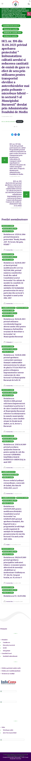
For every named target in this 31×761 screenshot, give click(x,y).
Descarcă (19, 121)
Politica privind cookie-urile (11, 668)
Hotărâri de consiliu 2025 (10, 500)
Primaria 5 (9, 342)
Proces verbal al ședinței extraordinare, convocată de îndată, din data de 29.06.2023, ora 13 (14, 484)
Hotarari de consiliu (11, 29)
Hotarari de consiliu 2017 (9, 257)
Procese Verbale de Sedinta (10, 474)
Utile (3, 727)
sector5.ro (9, 250)
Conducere (6, 642)
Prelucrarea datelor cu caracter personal (15, 754)
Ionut (8, 544)
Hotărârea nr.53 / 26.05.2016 (15, 596)
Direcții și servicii (9, 645)
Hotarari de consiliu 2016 (10, 228)
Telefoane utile (8, 730)
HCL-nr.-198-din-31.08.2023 (8, 121)
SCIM (5, 648)
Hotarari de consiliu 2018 (10, 349)
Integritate (6, 650)
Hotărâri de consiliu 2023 (12, 32)
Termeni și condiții (8, 673)
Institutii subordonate (10, 656)
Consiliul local (7, 653)
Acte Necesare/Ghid (9, 733)
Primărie (5, 639)
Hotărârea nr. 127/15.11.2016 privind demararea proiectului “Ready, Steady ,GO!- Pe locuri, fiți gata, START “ (14, 239)
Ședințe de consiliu (10, 36)
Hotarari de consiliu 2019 (10, 438)
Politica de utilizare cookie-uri (15, 756)
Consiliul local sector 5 (11, 25)
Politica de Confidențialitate (11, 671)
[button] (30, 1)
